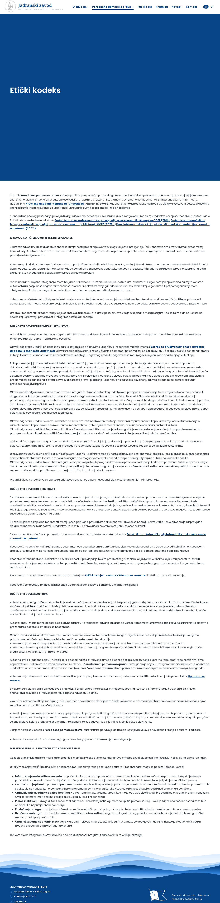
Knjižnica (162, 7)
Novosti (177, 7)
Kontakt (191, 7)
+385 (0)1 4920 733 (25, 896)
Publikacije (145, 7)
